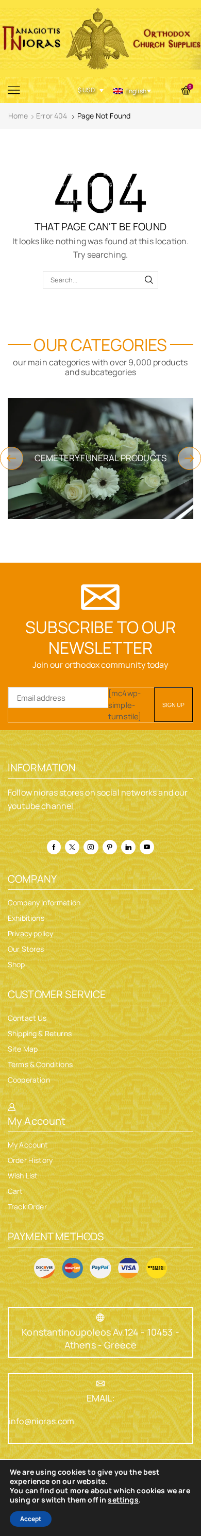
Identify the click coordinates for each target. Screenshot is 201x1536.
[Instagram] (90, 847)
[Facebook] (54, 847)
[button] (11, 458)
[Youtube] (147, 847)
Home (18, 116)
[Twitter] (72, 847)
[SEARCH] (149, 280)
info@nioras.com (41, 1421)
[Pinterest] (110, 847)
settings (123, 1500)
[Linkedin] (128, 847)
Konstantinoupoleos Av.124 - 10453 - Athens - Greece (100, 1338)
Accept (30, 1518)
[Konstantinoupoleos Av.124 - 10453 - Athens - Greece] (100, 1317)
